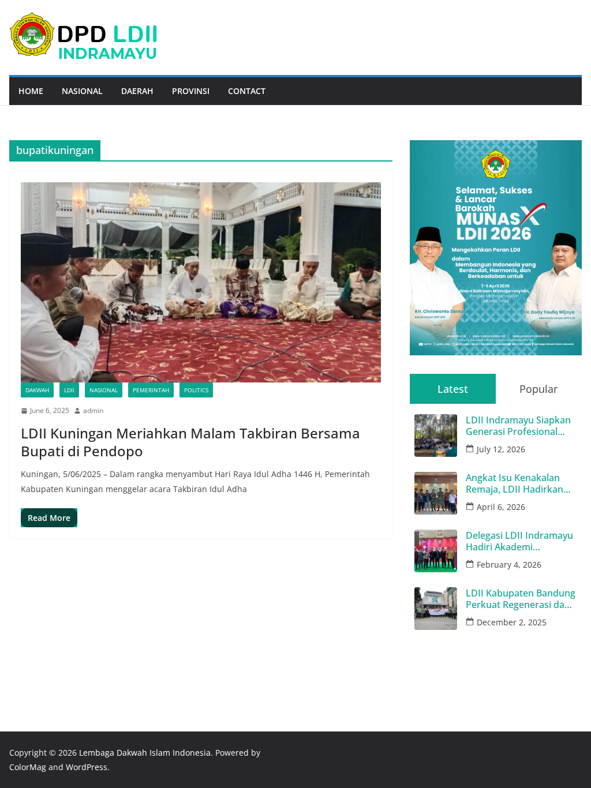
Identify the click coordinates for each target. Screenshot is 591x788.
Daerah (137, 90)
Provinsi (191, 90)
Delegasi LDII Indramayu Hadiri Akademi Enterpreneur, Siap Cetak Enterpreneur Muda (520, 541)
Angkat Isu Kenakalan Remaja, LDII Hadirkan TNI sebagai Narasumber (520, 483)
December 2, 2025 (512, 622)
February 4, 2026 (509, 564)
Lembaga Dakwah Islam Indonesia (145, 752)
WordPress (86, 766)
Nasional (82, 90)
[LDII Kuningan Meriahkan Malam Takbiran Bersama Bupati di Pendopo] (201, 282)
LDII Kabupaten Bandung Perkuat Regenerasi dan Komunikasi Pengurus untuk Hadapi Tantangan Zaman (520, 599)
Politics (196, 390)
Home (30, 90)
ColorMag (27, 766)
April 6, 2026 (501, 506)
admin (93, 410)
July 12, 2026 (501, 449)
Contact (246, 90)
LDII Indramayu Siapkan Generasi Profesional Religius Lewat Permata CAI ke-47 (518, 426)
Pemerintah (151, 390)
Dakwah (37, 390)
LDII (69, 390)
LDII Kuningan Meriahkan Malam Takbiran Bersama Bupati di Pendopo (190, 441)
